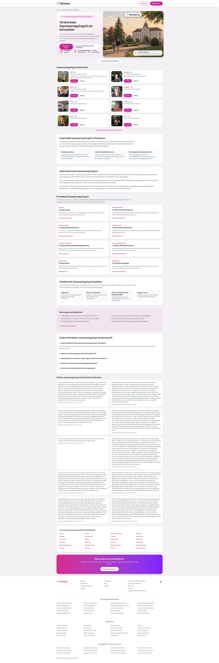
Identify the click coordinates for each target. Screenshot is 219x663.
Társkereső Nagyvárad (63, 605)
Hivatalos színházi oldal (119, 271)
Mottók (140, 625)
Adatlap (82, 81)
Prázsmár (62, 542)
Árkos (87, 533)
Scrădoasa (139, 542)
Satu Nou (113, 542)
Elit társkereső (142, 635)
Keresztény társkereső (144, 628)
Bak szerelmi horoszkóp (90, 653)
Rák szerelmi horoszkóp (144, 648)
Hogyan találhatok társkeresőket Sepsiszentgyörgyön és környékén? (83, 343)
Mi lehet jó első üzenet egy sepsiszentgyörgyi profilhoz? (79, 363)
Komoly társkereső (89, 635)
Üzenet (74, 81)
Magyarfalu (114, 539)
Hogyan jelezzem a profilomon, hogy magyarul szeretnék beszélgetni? (84, 358)
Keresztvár (62, 539)
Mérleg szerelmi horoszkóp (118, 650)
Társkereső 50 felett (116, 628)
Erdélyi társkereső (62, 628)
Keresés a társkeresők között (109, 61)
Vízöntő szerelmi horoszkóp (118, 653)
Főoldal (59, 10)
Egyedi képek (87, 625)
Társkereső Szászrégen (117, 613)
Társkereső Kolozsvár (89, 605)
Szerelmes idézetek (62, 625)
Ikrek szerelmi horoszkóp (118, 648)
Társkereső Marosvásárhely (64, 603)
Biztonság (130, 586)
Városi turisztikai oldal (65, 218)
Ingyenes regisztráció (87, 586)
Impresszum (107, 581)
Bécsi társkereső (61, 633)
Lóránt (72, 102)
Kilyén (87, 539)
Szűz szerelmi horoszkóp (90, 650)
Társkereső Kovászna (62, 610)
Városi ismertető (117, 236)
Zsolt (125, 116)
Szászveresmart (141, 545)
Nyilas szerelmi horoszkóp (64, 653)
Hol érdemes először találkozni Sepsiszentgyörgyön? (78, 368)
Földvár (113, 536)
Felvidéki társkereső (62, 630)
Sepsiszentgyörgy (65, 545)
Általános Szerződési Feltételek (136, 581)
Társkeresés (114, 635)
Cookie (130, 588)
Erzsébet (127, 87)
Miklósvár (139, 539)
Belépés (144, 3)
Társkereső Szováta (89, 610)
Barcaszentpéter (116, 533)
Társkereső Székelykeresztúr (146, 608)
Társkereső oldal (61, 635)
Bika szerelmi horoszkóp (90, 648)
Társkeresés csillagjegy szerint (109, 644)
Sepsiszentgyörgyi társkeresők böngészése (85, 46)
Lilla (71, 72)
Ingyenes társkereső (143, 633)
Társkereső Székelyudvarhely (119, 603)
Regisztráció (156, 3)
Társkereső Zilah (142, 610)
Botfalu (61, 536)
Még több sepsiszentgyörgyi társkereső (109, 130)
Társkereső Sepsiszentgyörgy (146, 603)
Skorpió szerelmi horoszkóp (145, 650)
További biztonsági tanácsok (68, 326)
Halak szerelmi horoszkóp (145, 653)
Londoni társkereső (143, 630)
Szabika (126, 102)
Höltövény (139, 536)
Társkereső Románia (143, 613)
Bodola (138, 533)
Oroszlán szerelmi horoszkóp (65, 650)
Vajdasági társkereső (116, 630)
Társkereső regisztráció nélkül (119, 633)
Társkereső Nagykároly (117, 608)
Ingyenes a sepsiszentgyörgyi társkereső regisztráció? (78, 353)
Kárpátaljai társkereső (90, 630)
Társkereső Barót (115, 610)
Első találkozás (88, 628)
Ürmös (113, 548)
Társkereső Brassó (89, 608)
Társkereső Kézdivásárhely (64, 608)
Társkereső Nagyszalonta (64, 613)
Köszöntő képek (115, 625)
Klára (71, 87)
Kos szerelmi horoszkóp (63, 648)
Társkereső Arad (88, 613)
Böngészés (84, 583)
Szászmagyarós (116, 545)
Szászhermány (89, 545)
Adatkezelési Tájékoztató (135, 583)
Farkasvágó (89, 536)
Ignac (72, 116)
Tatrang (87, 548)
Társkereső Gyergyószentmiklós (120, 605)
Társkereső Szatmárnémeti (145, 605)
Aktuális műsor (63, 271)
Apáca (61, 533)
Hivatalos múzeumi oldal (66, 236)
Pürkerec (88, 542)
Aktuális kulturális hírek (119, 253)
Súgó (105, 583)
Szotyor (61, 548)
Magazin (106, 586)
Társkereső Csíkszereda (90, 603)
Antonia (126, 72)
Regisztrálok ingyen (66, 46)
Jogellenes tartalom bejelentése (137, 590)
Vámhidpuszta (140, 548)
